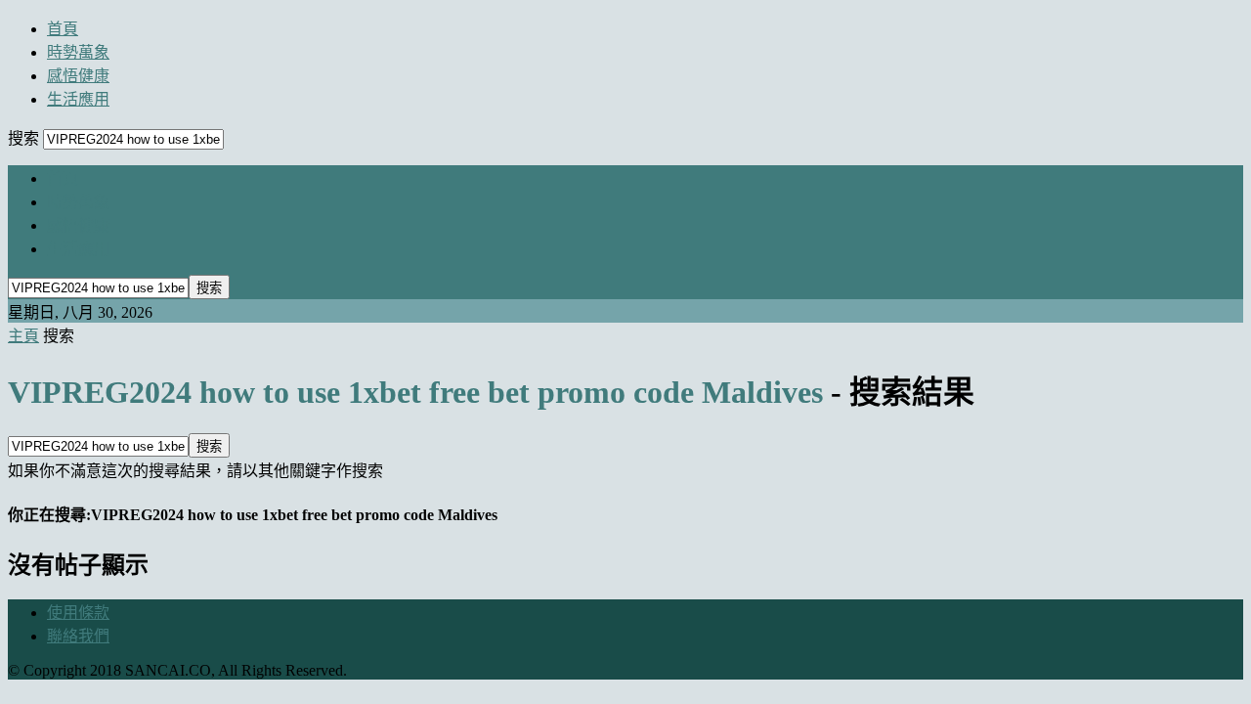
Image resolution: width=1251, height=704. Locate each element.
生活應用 (78, 99)
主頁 (23, 336)
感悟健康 (78, 75)
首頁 (62, 29)
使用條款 (78, 612)
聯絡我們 (78, 636)
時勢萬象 (78, 52)
